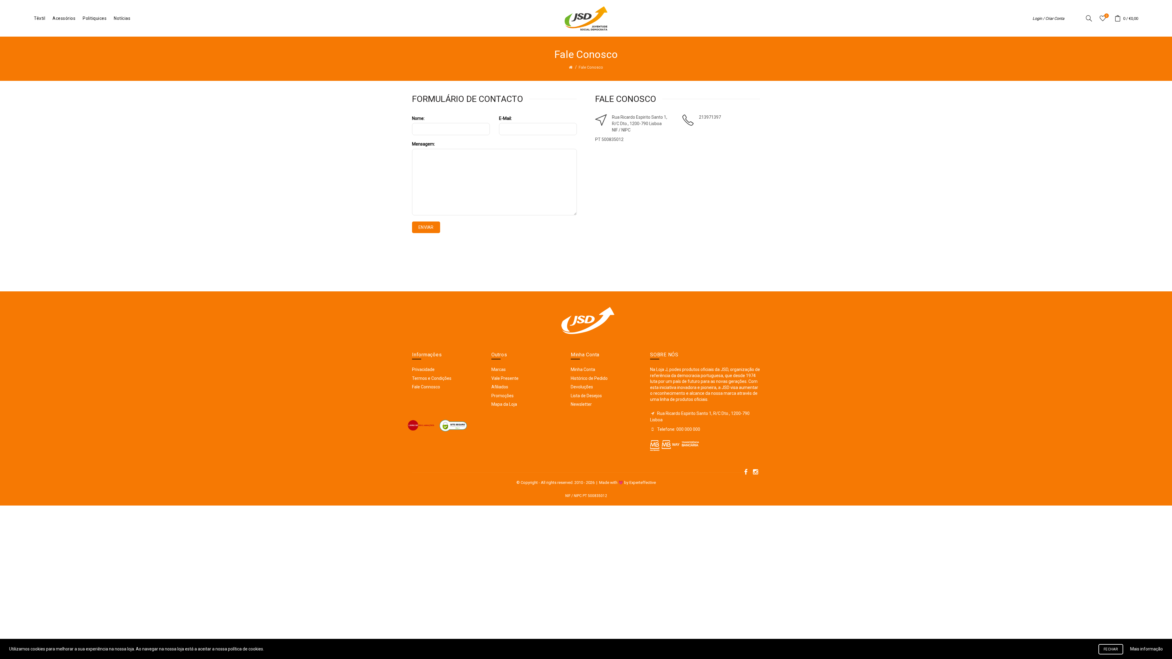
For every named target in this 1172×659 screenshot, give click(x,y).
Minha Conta (583, 369)
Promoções (502, 395)
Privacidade (423, 369)
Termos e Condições (431, 378)
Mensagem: (423, 144)
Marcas (498, 369)
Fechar (1111, 649)
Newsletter (581, 404)
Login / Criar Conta (1048, 18)
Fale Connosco (426, 386)
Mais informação (1146, 648)
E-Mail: (505, 118)
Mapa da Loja (504, 404)
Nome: (418, 118)
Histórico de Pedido (589, 378)
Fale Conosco (591, 67)
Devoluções (582, 386)
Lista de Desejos (586, 395)
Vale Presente (505, 378)
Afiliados (499, 386)
